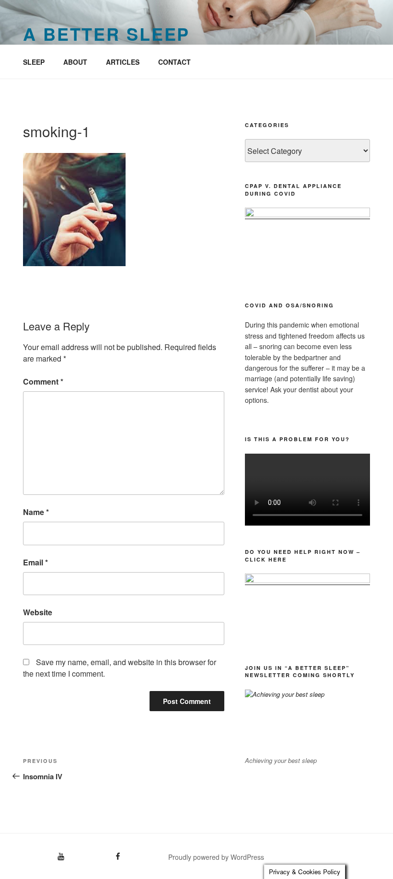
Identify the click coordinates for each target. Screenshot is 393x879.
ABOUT (75, 62)
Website (37, 612)
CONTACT (174, 62)
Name (36, 511)
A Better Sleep (106, 33)
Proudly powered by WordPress (216, 857)
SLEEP (34, 62)
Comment (43, 381)
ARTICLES (122, 62)
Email (35, 562)
